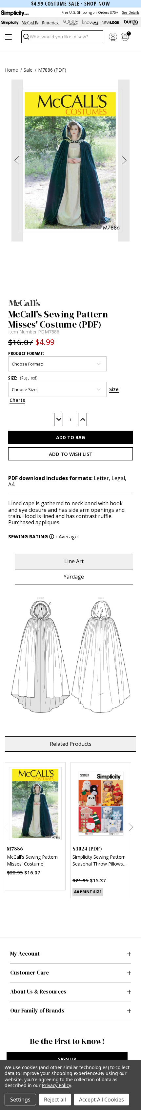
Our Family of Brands (37, 1010)
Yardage (74, 576)
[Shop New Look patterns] (111, 22)
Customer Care (29, 972)
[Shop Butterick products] (50, 22)
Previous (5, 827)
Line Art (74, 561)
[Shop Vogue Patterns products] (70, 22)
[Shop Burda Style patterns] (131, 22)
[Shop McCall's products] (30, 22)
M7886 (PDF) (52, 70)
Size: (23, 378)
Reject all (55, 1099)
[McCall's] (70, 302)
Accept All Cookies (101, 1099)
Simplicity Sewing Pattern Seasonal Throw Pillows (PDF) (99, 861)
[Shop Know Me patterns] (91, 22)
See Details (130, 12)
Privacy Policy (56, 1085)
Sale (28, 70)
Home (11, 70)
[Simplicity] (14, 12)
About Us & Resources (38, 991)
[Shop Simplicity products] (10, 22)
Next (130, 827)
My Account (25, 954)
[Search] (25, 38)
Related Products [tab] (70, 743)
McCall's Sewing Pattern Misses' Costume (32, 860)
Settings (20, 1099)
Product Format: (26, 353)
